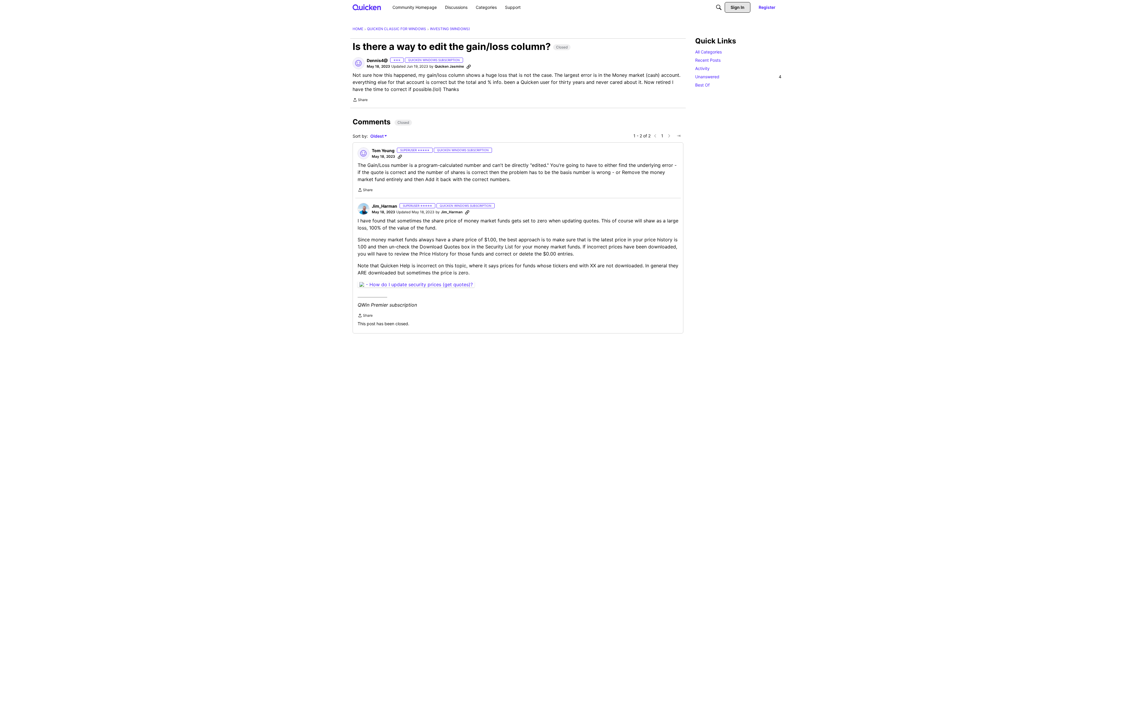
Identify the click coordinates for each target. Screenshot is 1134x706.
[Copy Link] (468, 66)
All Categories (708, 51)
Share (360, 100)
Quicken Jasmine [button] (449, 66)
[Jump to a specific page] (678, 136)
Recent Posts (708, 60)
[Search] (718, 7)
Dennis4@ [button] (377, 60)
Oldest (377, 136)
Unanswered (738, 76)
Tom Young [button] (383, 150)
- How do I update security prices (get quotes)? (419, 284)
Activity (702, 68)
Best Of (702, 84)
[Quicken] (367, 7)
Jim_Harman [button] (384, 206)
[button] (358, 63)
